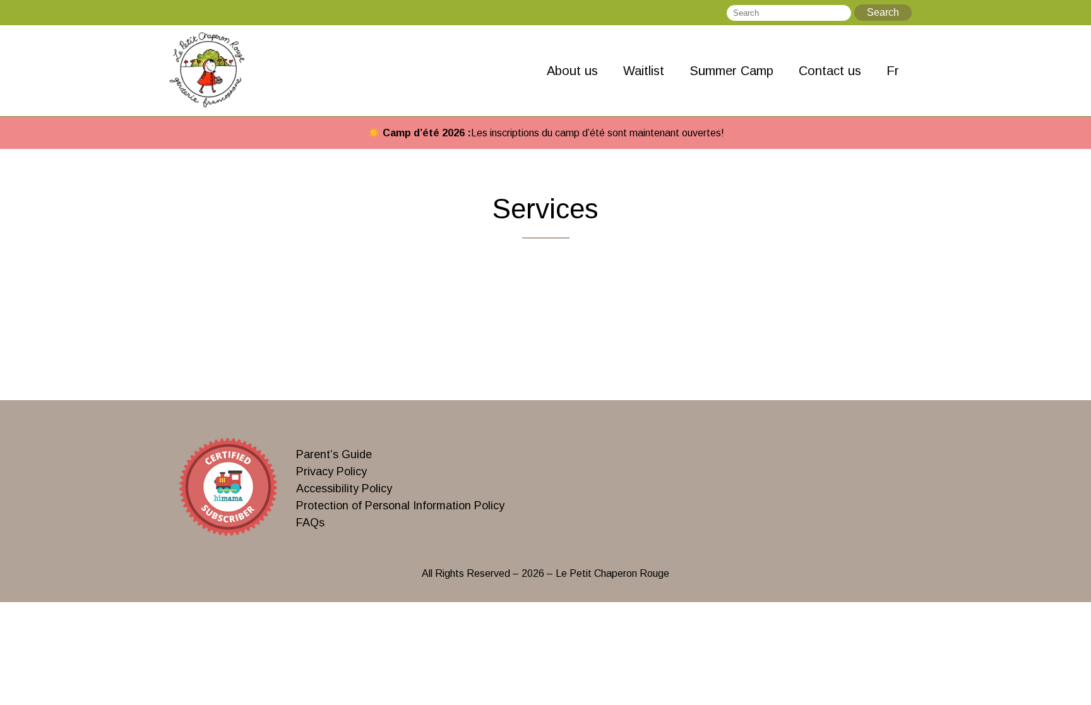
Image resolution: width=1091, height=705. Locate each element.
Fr (892, 71)
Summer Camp (731, 71)
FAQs (310, 522)
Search (883, 12)
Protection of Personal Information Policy (400, 505)
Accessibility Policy (344, 488)
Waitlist (643, 71)
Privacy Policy (331, 471)
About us (572, 71)
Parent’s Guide (334, 454)
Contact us (830, 71)
